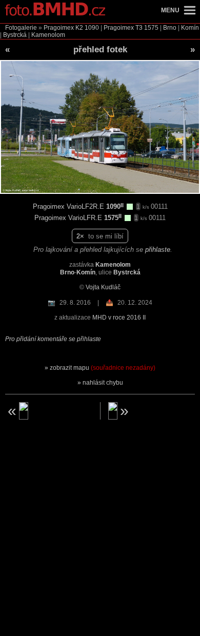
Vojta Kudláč (103, 287)
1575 (151, 27)
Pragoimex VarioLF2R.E (69, 206)
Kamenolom (48, 34)
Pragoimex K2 (63, 27)
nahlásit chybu (103, 382)
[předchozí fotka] (48, 411)
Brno (169, 27)
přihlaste (157, 249)
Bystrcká (15, 34)
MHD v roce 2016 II (119, 317)
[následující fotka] (151, 411)
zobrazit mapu (102, 367)
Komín (190, 27)
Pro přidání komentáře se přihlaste (53, 339)
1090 (92, 27)
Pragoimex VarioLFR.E (69, 218)
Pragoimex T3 (123, 27)
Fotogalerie (21, 27)
